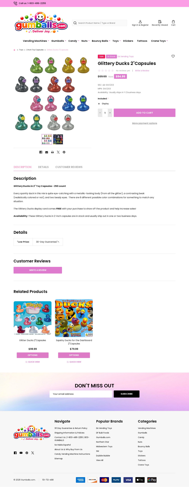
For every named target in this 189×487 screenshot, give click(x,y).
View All (99, 460)
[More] (48, 41)
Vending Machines (35, 41)
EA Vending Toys (104, 428)
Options (32, 355)
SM (97, 451)
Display (105, 103)
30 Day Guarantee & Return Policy (71, 428)
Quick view (34, 361)
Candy (72, 41)
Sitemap (59, 458)
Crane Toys (158, 41)
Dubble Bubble (103, 455)
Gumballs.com (103, 437)
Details (43, 167)
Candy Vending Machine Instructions (72, 454)
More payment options (144, 123)
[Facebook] (40, 152)
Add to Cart (144, 112)
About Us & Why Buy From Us (68, 449)
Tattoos (142, 41)
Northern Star (102, 442)
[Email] (46, 152)
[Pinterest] (64, 152)
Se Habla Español (63, 444)
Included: (103, 98)
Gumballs (57, 41)
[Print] (52, 152)
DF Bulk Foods (102, 432)
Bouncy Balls (100, 41)
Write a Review (142, 70)
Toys (115, 41)
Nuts (84, 41)
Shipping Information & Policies (69, 432)
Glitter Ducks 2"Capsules (32, 340)
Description (22, 167)
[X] (58, 152)
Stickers (128, 41)
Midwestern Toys (104, 446)
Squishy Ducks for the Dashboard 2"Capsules (74, 342)
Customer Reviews (68, 167)
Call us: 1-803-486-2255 (32, 3)
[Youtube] (21, 452)
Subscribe (127, 393)
